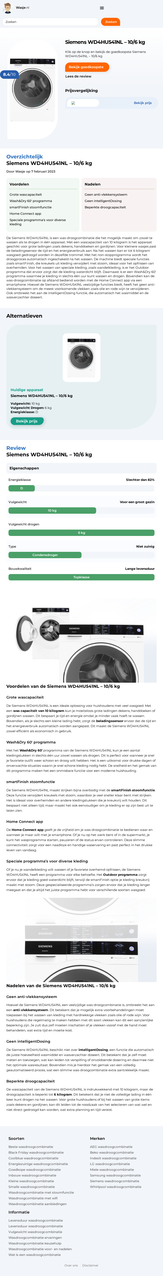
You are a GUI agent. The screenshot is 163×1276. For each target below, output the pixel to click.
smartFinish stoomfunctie (31, 207)
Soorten (16, 1138)
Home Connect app (25, 214)
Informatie (19, 1212)
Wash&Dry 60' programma (31, 201)
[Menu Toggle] (102, 8)
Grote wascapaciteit (26, 194)
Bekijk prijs (26, 421)
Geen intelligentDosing (103, 201)
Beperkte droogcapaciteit (105, 207)
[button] (87, 67)
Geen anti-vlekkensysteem (106, 194)
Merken (97, 1138)
